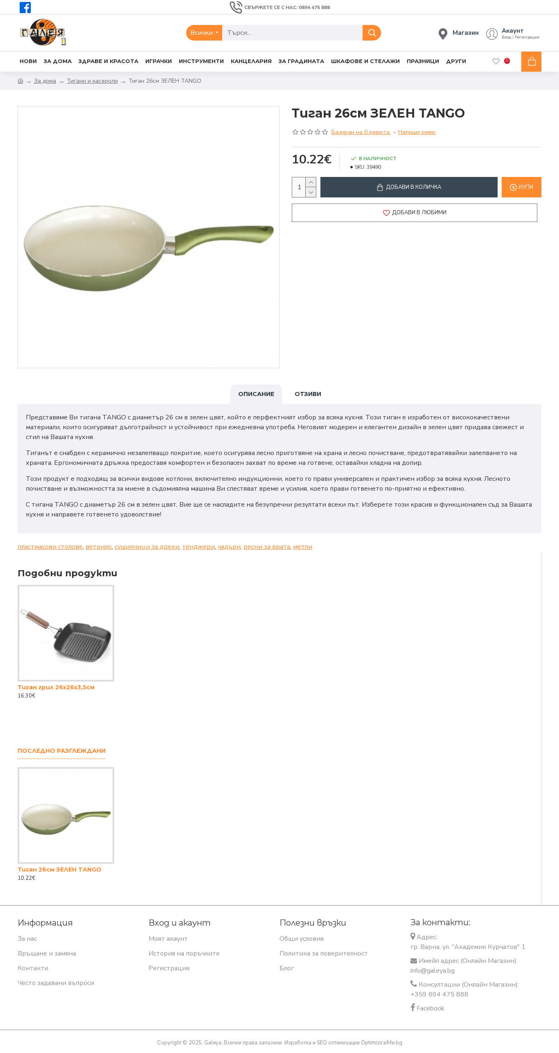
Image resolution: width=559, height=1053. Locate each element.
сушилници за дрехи (147, 546)
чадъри (229, 546)
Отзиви (308, 394)
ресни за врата (266, 546)
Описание (256, 394)
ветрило (99, 546)
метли (302, 546)
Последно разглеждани (62, 750)
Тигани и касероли (92, 81)
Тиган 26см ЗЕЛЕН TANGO (59, 869)
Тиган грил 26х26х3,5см (56, 687)
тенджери (198, 546)
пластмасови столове (50, 546)
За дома (45, 81)
